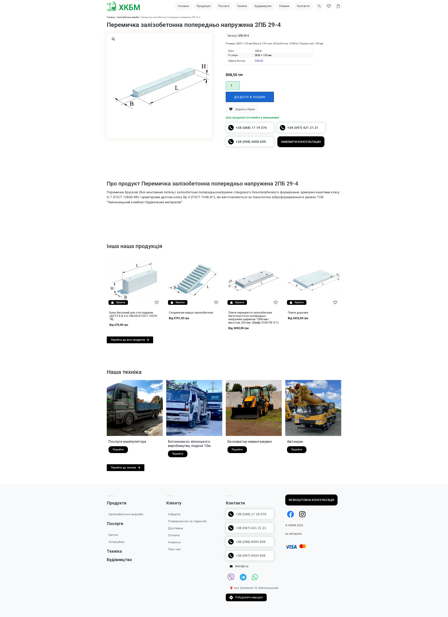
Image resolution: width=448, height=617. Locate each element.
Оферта (174, 514)
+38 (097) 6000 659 (250, 555)
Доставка (175, 528)
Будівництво (119, 559)
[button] (113, 39)
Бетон (113, 535)
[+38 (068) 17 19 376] (231, 128)
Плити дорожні (298, 312)
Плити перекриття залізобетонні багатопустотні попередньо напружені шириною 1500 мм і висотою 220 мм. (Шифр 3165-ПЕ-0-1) (253, 317)
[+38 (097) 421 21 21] (282, 128)
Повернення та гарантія (187, 521)
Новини (174, 542)
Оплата (174, 535)
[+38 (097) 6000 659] (231, 556)
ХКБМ (129, 7)
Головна (111, 17)
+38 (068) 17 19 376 (251, 128)
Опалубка (116, 542)
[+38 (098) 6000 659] (231, 142)
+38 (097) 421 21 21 (302, 128)
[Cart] (338, 6)
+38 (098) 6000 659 (251, 142)
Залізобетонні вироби (128, 17)
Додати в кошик (249, 97)
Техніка (114, 551)
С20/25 (259, 60)
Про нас (174, 549)
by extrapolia (293, 533)
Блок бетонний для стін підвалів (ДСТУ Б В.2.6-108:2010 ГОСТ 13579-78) (133, 316)
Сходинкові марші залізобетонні (191, 312)
